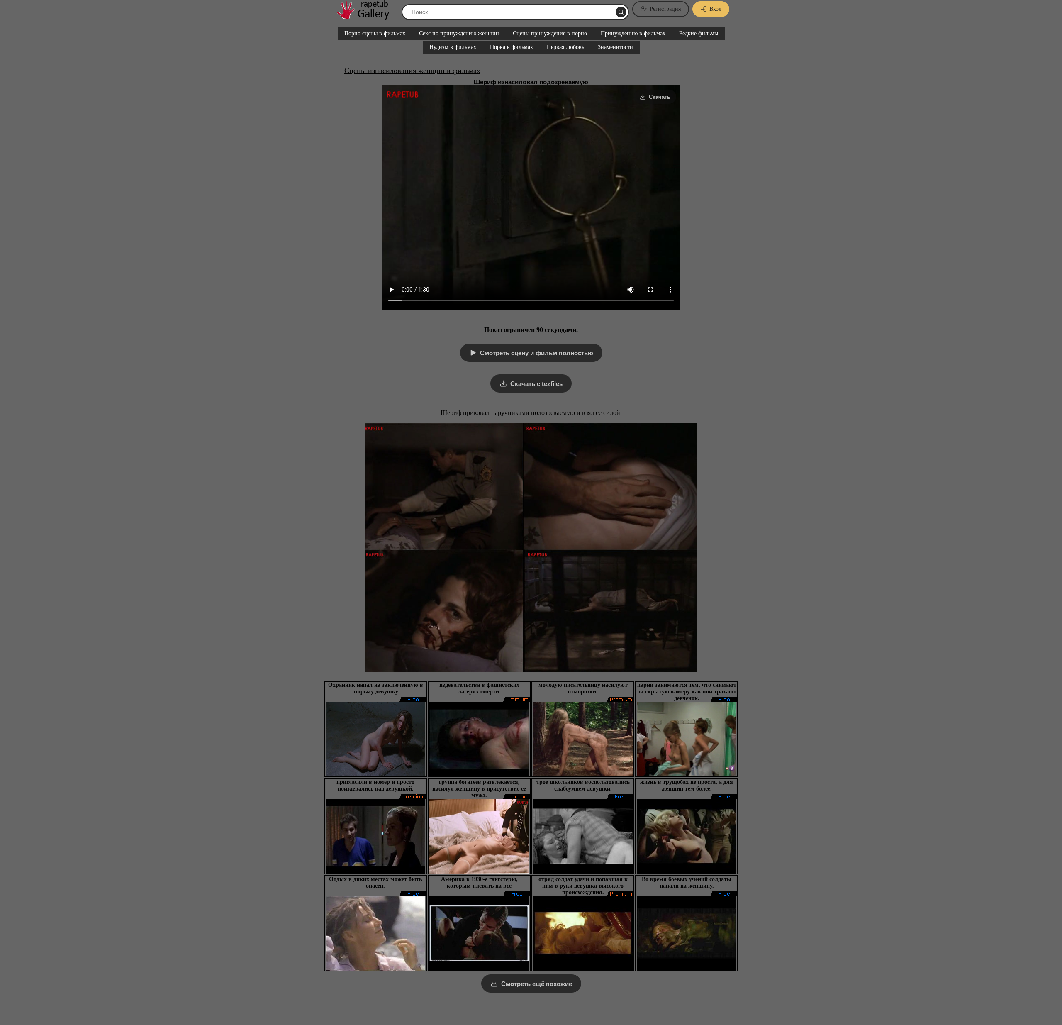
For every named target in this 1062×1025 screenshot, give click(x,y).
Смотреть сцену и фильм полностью (536, 352)
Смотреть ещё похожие (536, 983)
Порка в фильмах (511, 47)
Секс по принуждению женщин (459, 33)
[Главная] (367, 16)
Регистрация (665, 9)
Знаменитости (615, 47)
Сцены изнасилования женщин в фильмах (412, 70)
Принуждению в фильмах (633, 33)
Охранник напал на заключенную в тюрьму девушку (375, 688)
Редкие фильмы (698, 33)
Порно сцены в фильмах (374, 33)
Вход (715, 9)
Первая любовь (565, 47)
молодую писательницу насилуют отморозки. (583, 688)
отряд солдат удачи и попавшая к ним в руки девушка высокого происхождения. (583, 886)
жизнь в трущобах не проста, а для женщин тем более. (686, 785)
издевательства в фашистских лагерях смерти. (479, 688)
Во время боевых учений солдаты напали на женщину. (686, 882)
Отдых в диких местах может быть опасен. (375, 882)
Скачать (659, 97)
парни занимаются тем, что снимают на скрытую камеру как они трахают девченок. (686, 691)
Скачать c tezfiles (536, 383)
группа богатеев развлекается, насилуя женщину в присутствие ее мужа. (479, 788)
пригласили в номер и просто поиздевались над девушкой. (375, 785)
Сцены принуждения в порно (550, 33)
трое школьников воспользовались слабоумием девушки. (583, 785)
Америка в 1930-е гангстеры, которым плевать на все (479, 882)
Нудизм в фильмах (452, 47)
